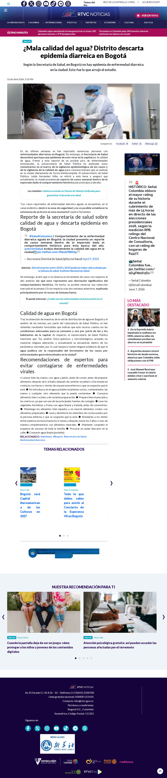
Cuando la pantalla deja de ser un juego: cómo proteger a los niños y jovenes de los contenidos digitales (40, 647)
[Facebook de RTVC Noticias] (28, 728)
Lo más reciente (16, 22)
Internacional (53, 22)
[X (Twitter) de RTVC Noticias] (37, 728)
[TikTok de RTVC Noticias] (66, 728)
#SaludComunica (40, 236)
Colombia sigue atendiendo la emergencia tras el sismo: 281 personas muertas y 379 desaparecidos (67, 32)
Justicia (148, 22)
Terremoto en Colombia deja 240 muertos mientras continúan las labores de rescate (123, 32)
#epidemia (46, 436)
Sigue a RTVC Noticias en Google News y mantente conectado (68, 553)
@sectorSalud (33, 248)
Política (72, 22)
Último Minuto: (17, 32)
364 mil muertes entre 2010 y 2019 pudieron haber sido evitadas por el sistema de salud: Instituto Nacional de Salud (68, 269)
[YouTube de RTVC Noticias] (56, 728)
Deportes (91, 22)
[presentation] (16, 482)
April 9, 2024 (91, 259)
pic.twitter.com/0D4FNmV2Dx (142, 271)
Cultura (129, 22)
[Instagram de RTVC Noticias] (47, 728)
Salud (27, 41)
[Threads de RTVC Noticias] (85, 728)
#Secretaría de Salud (75, 436)
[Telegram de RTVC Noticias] (75, 728)
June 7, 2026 (137, 289)
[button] (60, 535)
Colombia (33, 22)
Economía (110, 22)
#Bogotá (58, 436)
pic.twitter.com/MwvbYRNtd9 (57, 252)
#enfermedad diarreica (32, 440)
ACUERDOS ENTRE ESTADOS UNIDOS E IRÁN (110, 2)
